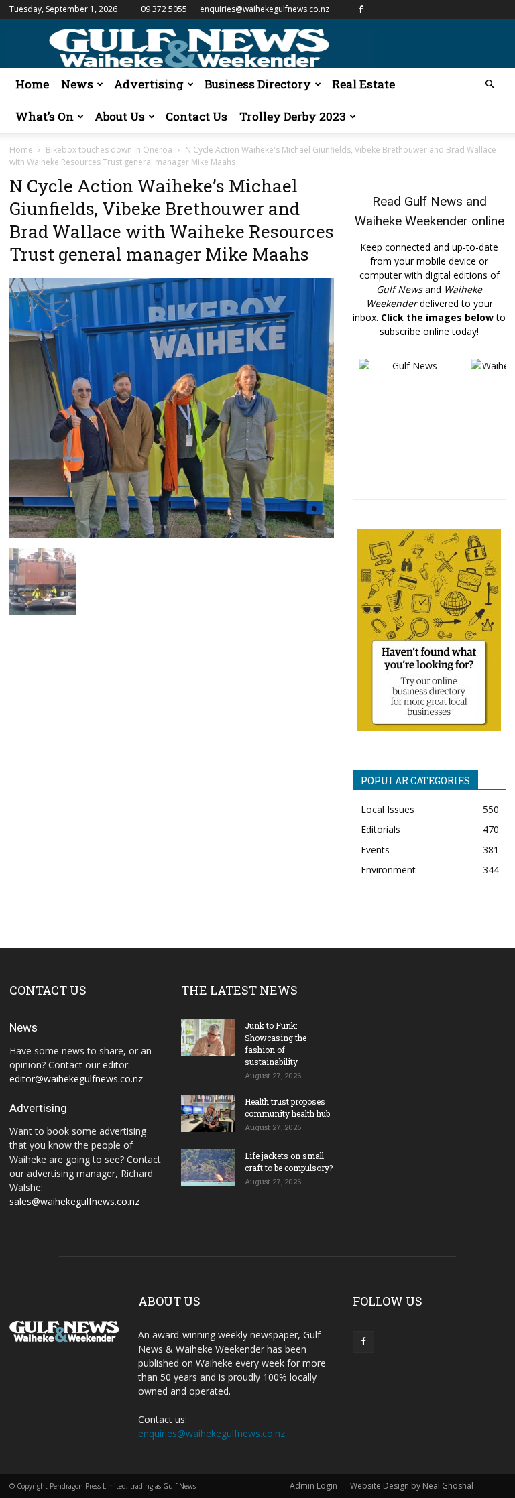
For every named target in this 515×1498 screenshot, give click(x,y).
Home (32, 84)
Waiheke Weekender (411, 221)
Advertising (149, 84)
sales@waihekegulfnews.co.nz (74, 1201)
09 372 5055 (164, 9)
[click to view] (409, 426)
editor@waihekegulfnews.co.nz (76, 1078)
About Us (120, 116)
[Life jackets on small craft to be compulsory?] (208, 1167)
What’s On (44, 116)
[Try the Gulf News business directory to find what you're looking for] (429, 630)
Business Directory (258, 84)
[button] (489, 84)
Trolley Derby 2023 (292, 116)
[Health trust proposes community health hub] (208, 1113)
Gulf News (433, 201)
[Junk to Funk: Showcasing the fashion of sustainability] (208, 1037)
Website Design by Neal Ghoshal (411, 1485)
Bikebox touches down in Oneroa (109, 149)
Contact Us (196, 116)
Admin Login (313, 1485)
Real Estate (363, 84)
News (77, 84)
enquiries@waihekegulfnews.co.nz (264, 9)
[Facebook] (361, 9)
